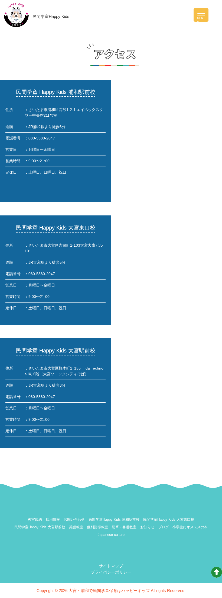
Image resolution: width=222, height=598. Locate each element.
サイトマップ (111, 566)
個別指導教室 (97, 527)
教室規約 (35, 519)
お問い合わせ (74, 519)
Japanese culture (111, 535)
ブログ (163, 527)
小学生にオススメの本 (190, 527)
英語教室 (76, 527)
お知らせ (147, 527)
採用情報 (53, 519)
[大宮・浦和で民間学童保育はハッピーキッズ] (16, 14)
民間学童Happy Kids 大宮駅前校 (39, 527)
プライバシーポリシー (111, 572)
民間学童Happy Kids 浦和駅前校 (114, 519)
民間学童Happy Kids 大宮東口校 (168, 519)
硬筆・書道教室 (124, 527)
